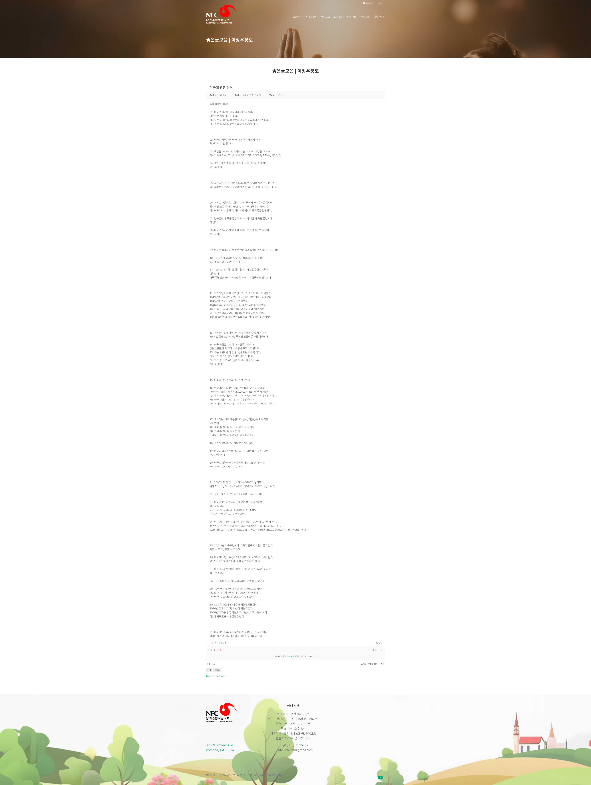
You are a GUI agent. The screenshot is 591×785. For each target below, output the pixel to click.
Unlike (222, 643)
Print (378, 643)
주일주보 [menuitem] (325, 16)
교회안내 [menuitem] (297, 16)
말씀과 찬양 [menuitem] (311, 16)
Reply (217, 670)
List (209, 670)
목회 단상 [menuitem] (351, 16)
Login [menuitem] (380, 3)
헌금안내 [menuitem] (379, 16)
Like (213, 643)
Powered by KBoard (216, 676)
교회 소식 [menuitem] (338, 16)
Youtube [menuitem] (369, 3)
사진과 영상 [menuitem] (365, 16)
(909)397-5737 (297, 745)
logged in (292, 656)
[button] (380, 777)
